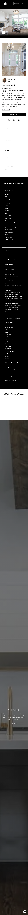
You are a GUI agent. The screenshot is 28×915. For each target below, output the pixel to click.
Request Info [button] (14, 114)
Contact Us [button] (14, 723)
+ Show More (6, 109)
